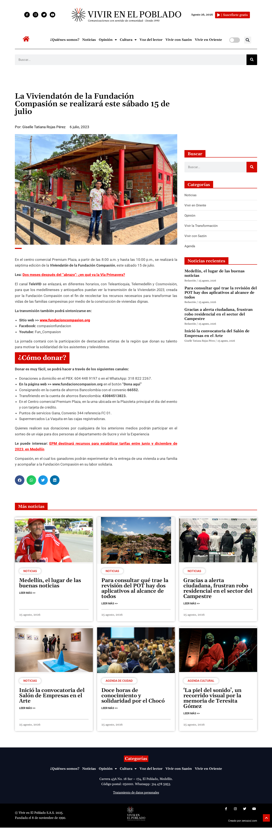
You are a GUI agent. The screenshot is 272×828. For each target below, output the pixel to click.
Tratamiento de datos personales (136, 793)
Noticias (89, 40)
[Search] (251, 59)
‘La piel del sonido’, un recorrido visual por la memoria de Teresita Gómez (212, 698)
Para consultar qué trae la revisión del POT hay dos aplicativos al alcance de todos (220, 293)
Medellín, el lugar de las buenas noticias (214, 273)
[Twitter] (44, 14)
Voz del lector (151, 40)
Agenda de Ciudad (119, 680)
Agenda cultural (201, 680)
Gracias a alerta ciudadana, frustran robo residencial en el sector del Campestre (218, 314)
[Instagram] (35, 14)
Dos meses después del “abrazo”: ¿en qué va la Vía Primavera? (74, 275)
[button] (247, 40)
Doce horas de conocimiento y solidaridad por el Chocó (133, 695)
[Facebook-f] (27, 14)
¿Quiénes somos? (64, 40)
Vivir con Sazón (179, 40)
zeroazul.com (249, 820)
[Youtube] (52, 14)
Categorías (136, 758)
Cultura (126, 40)
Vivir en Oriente (208, 40)
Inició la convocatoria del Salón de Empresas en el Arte (216, 333)
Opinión (106, 40)
